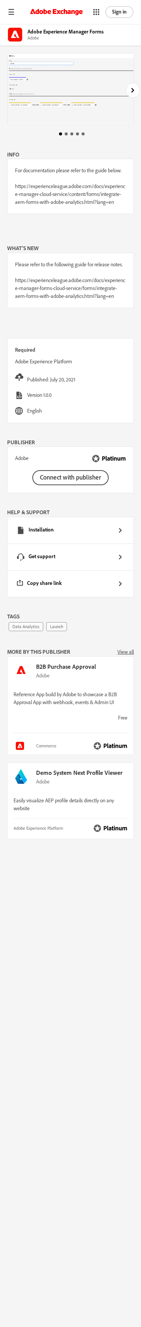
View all (125, 651)
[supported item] (21, 745)
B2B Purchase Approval (66, 666)
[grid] (71, 557)
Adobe (43, 675)
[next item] (132, 90)
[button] (11, 12)
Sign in (119, 11)
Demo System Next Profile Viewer (79, 772)
